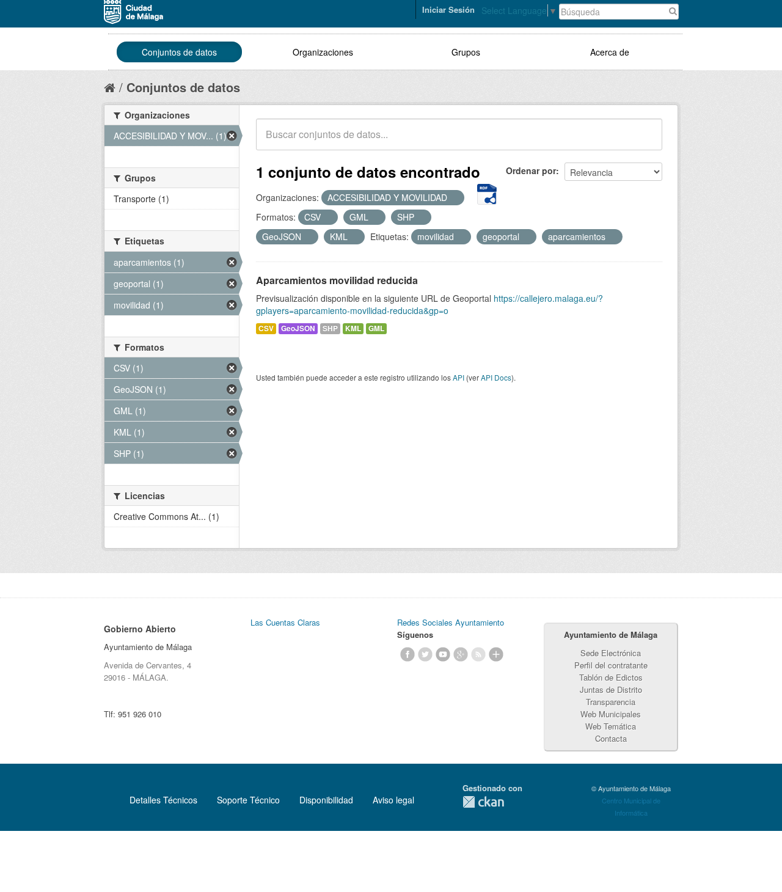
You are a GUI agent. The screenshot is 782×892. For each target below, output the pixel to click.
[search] (644, 141)
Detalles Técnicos (163, 800)
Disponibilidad (326, 800)
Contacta (611, 738)
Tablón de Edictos (611, 677)
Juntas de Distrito (611, 689)
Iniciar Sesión (448, 9)
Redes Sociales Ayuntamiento (450, 622)
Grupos (465, 52)
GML (376, 328)
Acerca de (609, 52)
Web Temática (610, 726)
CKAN (483, 801)
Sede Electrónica (610, 653)
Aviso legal (393, 800)
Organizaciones (323, 52)
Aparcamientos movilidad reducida (337, 280)
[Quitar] (454, 198)
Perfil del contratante (611, 665)
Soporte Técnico (248, 800)
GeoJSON (298, 328)
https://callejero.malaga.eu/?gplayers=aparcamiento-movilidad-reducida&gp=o (429, 304)
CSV (266, 328)
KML (353, 328)
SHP (330, 328)
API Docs (496, 377)
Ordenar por (531, 170)
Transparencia (610, 701)
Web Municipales (610, 714)
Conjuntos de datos (179, 52)
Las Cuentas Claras (285, 622)
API (458, 377)
